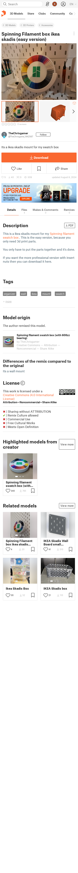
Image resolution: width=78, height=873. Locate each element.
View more (67, 444)
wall (23, 293)
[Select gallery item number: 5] (63, 581)
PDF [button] (71, 225)
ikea (34, 293)
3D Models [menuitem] (16, 13)
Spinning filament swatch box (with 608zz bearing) (19, 484)
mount (46, 293)
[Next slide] (73, 111)
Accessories (47, 25)
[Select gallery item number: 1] (16, 476)
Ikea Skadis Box (17, 588)
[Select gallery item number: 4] (61, 581)
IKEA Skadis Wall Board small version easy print (56, 542)
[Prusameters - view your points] (54, 4)
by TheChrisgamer (28, 341)
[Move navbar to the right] (74, 13)
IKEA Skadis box (55, 588)
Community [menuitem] (57, 13)
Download (41, 157)
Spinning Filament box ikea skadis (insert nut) (19, 542)
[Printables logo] (3, 13)
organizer (9, 293)
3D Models (10, 25)
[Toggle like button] (8, 491)
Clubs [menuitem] (42, 13)
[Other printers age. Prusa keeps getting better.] (39, 193)
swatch (60, 293)
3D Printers (28, 25)
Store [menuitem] (30, 13)
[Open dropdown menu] (74, 33)
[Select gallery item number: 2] (20, 476)
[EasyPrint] (47, 4)
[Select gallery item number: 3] (23, 476)
